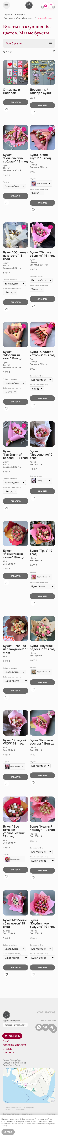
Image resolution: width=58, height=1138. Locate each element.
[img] (6, 5)
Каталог (19, 14)
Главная (8, 14)
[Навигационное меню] (50, 43)
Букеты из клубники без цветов (19, 18)
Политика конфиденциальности (46, 1115)
